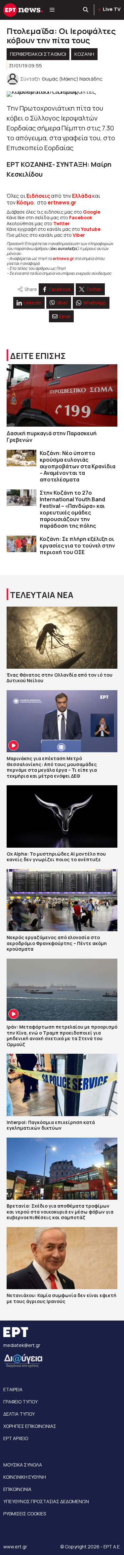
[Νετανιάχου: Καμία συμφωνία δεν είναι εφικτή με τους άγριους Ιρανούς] (62, 1258)
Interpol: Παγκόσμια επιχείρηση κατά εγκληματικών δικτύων (51, 1125)
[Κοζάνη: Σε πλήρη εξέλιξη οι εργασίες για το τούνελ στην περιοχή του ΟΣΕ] (21, 544)
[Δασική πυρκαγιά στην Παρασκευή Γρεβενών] (62, 395)
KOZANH (84, 54)
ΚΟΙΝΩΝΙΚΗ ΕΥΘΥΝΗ (24, 1477)
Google (91, 212)
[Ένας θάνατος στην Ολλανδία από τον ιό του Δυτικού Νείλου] (62, 638)
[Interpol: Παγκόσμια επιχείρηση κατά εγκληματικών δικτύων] (62, 1085)
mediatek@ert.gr (21, 1345)
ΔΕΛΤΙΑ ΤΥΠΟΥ (19, 1414)
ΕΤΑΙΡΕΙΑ (12, 1389)
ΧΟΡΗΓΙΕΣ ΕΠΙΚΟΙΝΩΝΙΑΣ (29, 1426)
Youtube (91, 229)
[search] (86, 10)
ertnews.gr (63, 258)
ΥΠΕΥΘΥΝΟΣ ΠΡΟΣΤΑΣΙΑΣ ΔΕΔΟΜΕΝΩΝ (46, 1501)
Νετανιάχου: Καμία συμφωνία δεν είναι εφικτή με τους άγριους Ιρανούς (61, 1298)
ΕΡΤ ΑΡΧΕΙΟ (15, 1438)
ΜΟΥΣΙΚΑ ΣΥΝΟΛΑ (22, 1465)
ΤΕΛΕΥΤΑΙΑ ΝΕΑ (41, 595)
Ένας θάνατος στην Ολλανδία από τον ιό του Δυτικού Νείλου (59, 678)
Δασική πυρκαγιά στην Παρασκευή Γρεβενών (52, 436)
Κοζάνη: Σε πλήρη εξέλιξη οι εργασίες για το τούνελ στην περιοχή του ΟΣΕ (77, 545)
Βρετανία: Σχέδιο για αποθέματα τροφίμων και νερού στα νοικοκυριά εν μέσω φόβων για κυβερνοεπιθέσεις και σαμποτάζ (60, 1211)
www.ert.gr (15, 1546)
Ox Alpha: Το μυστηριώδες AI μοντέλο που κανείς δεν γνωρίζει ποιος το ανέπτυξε (56, 857)
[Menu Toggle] (52, 9)
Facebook (80, 217)
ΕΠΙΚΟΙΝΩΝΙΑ (17, 1489)
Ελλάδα (81, 195)
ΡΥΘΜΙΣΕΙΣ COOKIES (24, 1513)
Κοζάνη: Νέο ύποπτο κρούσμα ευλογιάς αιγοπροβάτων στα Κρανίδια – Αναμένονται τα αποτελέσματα (77, 466)
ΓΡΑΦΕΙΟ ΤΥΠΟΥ (20, 1401)
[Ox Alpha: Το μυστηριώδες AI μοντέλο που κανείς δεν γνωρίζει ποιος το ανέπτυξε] (62, 816)
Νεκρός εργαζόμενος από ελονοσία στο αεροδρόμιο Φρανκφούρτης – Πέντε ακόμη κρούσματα (57, 943)
